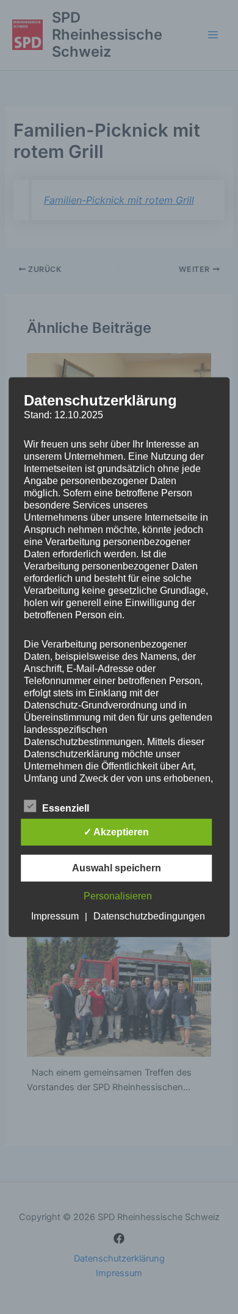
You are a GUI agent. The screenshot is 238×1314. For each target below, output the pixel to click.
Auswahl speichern (116, 868)
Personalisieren (118, 896)
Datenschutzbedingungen (149, 916)
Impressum (55, 916)
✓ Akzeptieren (116, 832)
